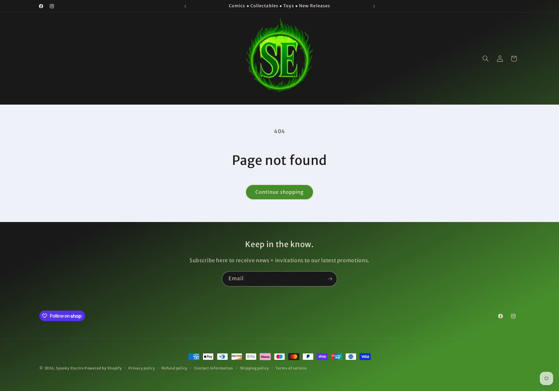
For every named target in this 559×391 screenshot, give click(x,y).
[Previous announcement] (185, 6)
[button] (486, 59)
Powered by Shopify (103, 368)
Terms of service (291, 368)
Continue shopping (279, 192)
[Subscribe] (330, 278)
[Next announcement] (374, 6)
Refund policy (174, 368)
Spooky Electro (70, 368)
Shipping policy (254, 368)
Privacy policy (141, 368)
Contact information (213, 368)
